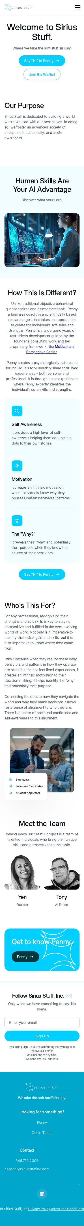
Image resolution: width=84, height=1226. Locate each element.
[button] (77, 7)
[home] (18, 7)
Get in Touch (42, 1132)
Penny (42, 1122)
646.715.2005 (26, 1160)
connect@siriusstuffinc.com (27, 1169)
